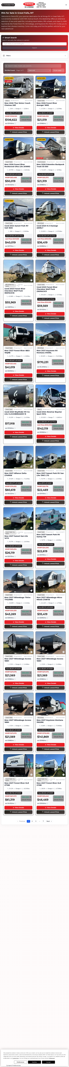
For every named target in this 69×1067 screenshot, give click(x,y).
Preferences (20, 1062)
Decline (34, 1062)
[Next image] (31, 87)
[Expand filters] (65, 56)
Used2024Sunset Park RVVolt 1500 (16, 227)
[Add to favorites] (31, 96)
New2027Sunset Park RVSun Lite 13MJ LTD (50, 474)
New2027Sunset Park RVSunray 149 (48, 536)
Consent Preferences (13, 1065)
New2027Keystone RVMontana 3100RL (47, 352)
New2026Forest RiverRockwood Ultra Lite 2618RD (17, 165)
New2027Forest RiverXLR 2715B (16, 784)
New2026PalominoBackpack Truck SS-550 (50, 165)
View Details (19, 128)
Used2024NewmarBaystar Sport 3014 (49, 413)
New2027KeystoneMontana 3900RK (50, 721)
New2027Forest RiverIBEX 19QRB (17, 352)
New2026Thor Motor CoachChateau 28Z (17, 104)
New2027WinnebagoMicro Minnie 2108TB (49, 598)
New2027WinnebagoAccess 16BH (17, 660)
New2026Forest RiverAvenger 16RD (47, 104)
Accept (48, 1062)
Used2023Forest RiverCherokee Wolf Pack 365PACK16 (14, 291)
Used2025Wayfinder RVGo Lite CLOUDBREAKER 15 (17, 413)
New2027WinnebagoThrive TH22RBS (17, 598)
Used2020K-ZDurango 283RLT (47, 227)
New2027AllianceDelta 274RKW (15, 474)
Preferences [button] (52, 1058)
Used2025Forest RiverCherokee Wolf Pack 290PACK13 (47, 289)
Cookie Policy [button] (15, 1058)
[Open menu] (66, 4)
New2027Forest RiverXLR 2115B (49, 784)
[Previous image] (5, 87)
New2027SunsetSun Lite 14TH (16, 537)
